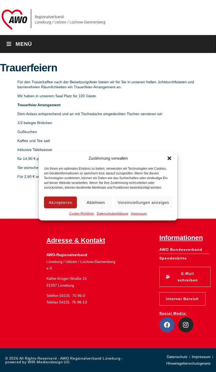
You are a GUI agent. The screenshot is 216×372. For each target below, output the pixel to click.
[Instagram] (186, 324)
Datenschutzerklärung (112, 214)
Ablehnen (96, 202)
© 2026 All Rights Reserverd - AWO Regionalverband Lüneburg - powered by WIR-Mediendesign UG (64, 360)
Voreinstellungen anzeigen (143, 202)
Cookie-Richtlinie (81, 214)
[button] (169, 158)
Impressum (139, 214)
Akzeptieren (60, 202)
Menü (24, 44)
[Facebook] (167, 324)
